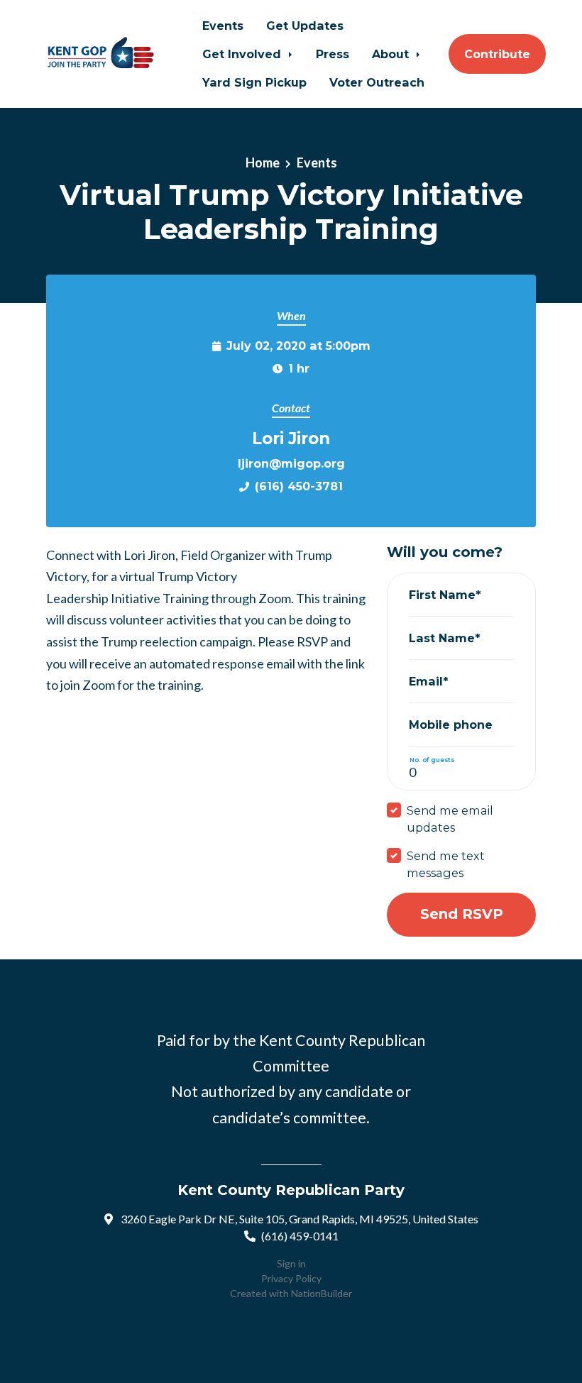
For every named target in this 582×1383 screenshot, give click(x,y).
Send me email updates (450, 818)
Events (222, 25)
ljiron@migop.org (291, 463)
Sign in (291, 1263)
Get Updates (305, 25)
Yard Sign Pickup (254, 82)
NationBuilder (321, 1293)
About (392, 54)
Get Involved (243, 54)
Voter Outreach (376, 82)
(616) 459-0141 (300, 1236)
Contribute (497, 54)
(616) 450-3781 (299, 486)
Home (263, 162)
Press (332, 54)
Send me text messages (446, 864)
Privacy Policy (291, 1278)
